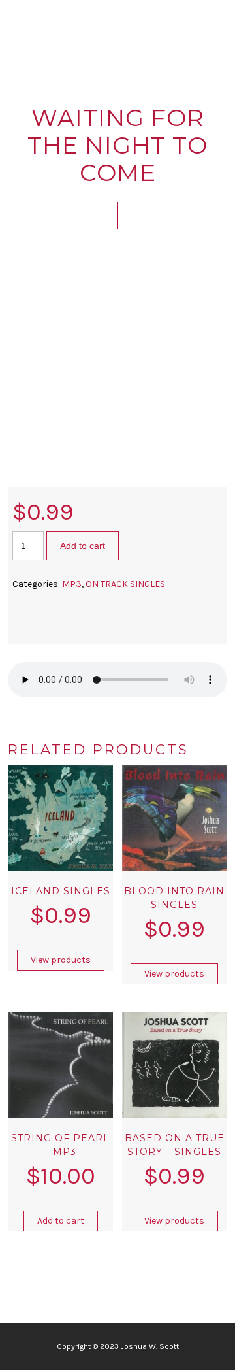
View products (61, 959)
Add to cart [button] (60, 1220)
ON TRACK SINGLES (125, 584)
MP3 (72, 584)
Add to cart (82, 546)
